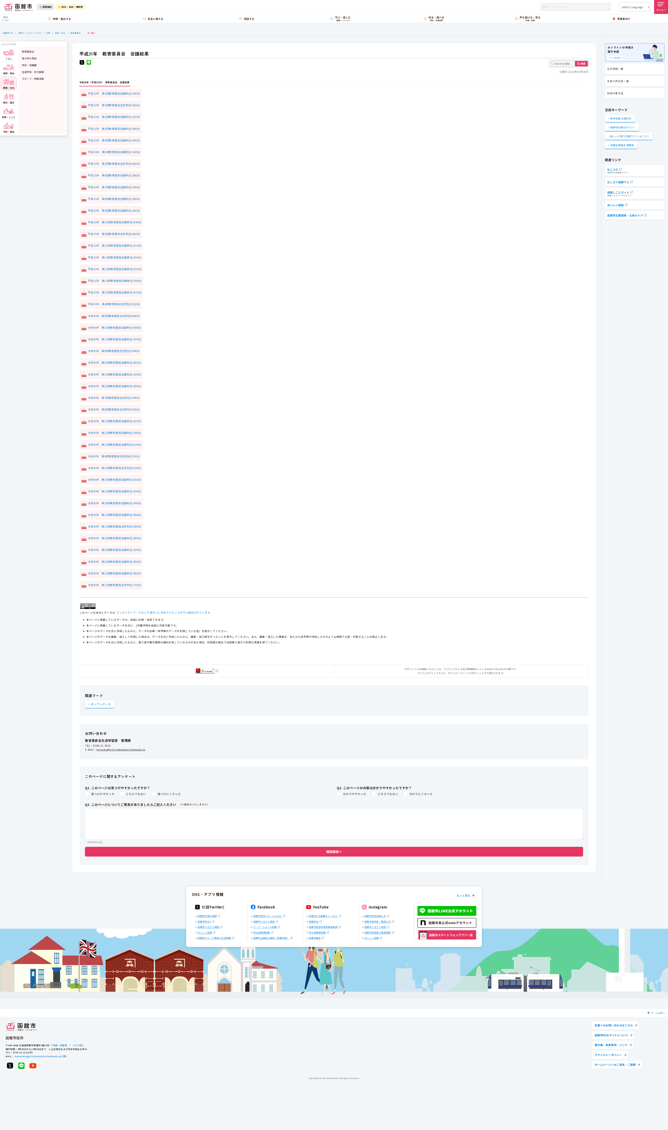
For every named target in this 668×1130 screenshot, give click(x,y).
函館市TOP (8, 33)
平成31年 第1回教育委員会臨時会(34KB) (114, 93)
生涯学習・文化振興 (33, 72)
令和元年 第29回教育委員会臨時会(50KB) (114, 550)
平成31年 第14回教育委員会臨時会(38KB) (114, 280)
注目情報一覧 (615, 69)
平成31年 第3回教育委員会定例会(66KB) (114, 234)
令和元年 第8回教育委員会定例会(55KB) (114, 409)
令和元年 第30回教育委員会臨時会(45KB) (114, 561)
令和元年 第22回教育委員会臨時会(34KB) (114, 433)
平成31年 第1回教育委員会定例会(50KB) (114, 105)
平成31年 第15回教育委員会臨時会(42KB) (114, 292)
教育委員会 (75, 33)
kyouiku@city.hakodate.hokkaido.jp (121, 749)
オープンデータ (101, 704)
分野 (48, 33)
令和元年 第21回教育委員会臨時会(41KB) (114, 421)
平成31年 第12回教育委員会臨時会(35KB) (114, 257)
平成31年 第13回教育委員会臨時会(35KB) (114, 269)
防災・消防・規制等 (72, 7)
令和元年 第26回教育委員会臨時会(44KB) (114, 503)
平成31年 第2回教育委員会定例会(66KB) (114, 163)
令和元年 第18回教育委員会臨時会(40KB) (114, 362)
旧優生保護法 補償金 (622, 145)
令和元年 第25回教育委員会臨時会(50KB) (114, 491)
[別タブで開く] (82, 63)
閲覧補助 (47, 7)
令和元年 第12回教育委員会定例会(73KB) (114, 585)
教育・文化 (60, 33)
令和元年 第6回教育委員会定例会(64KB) (114, 351)
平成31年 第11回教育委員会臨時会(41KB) (114, 245)
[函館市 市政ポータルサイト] (18, 7)
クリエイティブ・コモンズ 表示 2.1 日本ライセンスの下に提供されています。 (165, 612)
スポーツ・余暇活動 (33, 78)
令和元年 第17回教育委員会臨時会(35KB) (114, 339)
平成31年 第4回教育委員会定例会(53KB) (114, 304)
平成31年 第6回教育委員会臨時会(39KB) (114, 175)
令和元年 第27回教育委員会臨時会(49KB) (114, 515)
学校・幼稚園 (29, 65)
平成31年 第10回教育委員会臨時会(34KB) (114, 222)
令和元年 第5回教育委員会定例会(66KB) (114, 316)
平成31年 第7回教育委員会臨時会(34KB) (114, 187)
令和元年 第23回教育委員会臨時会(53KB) (114, 444)
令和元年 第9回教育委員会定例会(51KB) (114, 456)
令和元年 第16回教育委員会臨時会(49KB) (114, 327)
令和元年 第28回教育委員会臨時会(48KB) (114, 538)
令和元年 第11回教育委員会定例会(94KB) (114, 526)
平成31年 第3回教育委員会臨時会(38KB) (114, 128)
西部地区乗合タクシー (623, 127)
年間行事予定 (615, 93)
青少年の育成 (29, 58)
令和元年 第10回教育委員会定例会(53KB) (114, 468)
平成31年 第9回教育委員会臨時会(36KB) (114, 210)
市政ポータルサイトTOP (29, 33)
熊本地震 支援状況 (620, 118)
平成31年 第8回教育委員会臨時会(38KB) (114, 199)
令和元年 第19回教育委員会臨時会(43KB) (114, 374)
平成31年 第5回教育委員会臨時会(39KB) (114, 152)
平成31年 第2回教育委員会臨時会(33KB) (114, 117)
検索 (583, 63)
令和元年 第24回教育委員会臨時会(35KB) (114, 479)
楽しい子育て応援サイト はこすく (630, 136)
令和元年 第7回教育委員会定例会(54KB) (114, 398)
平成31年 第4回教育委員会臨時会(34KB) (114, 140)
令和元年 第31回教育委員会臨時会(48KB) (114, 573)
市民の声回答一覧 (618, 81)
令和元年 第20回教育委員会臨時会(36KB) (114, 386)
